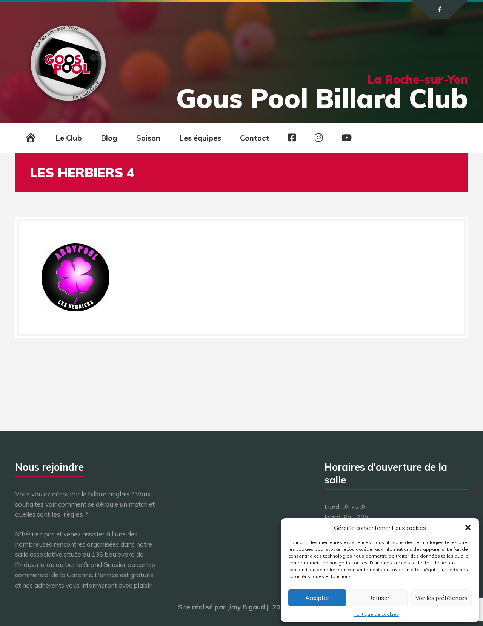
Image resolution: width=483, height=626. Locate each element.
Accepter (317, 597)
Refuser (378, 597)
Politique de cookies (376, 614)
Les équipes (200, 138)
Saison (148, 138)
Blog (109, 138)
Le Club (68, 138)
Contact (254, 138)
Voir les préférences (441, 597)
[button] (468, 527)
